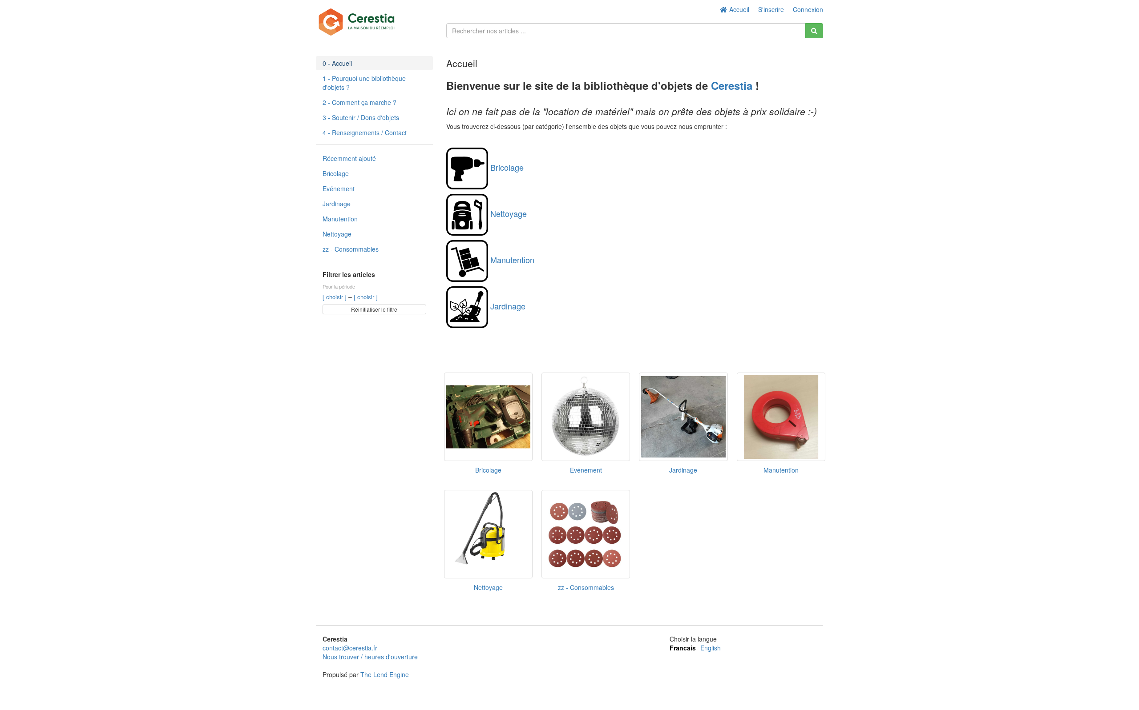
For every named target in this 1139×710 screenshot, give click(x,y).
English (710, 647)
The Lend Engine (384, 674)
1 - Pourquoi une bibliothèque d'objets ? (364, 83)
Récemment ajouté (349, 158)
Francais (683, 647)
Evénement (339, 188)
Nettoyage (337, 233)
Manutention (340, 218)
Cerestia (733, 85)
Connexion (808, 9)
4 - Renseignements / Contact (365, 132)
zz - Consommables (351, 249)
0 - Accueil (337, 63)
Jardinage (337, 203)
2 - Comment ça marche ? (359, 102)
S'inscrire (771, 9)
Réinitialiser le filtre (374, 309)
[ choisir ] (335, 297)
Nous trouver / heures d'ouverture (370, 656)
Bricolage (336, 173)
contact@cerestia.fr (350, 647)
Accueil (738, 9)
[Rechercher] (814, 30)
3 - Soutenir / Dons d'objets (361, 117)
